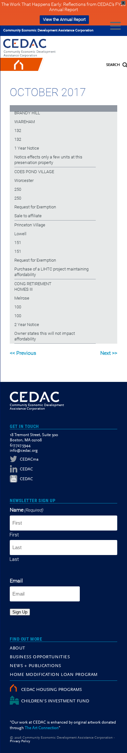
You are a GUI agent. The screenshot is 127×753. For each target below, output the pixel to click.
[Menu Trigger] (115, 25)
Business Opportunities (40, 657)
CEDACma (29, 459)
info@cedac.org (24, 451)
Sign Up (19, 612)
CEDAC (26, 469)
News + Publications (35, 666)
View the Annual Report (64, 19)
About (17, 648)
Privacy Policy (20, 741)
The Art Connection (42, 728)
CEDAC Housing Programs (51, 690)
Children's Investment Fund (55, 701)
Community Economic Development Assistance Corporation (48, 30)
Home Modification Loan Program (54, 675)
